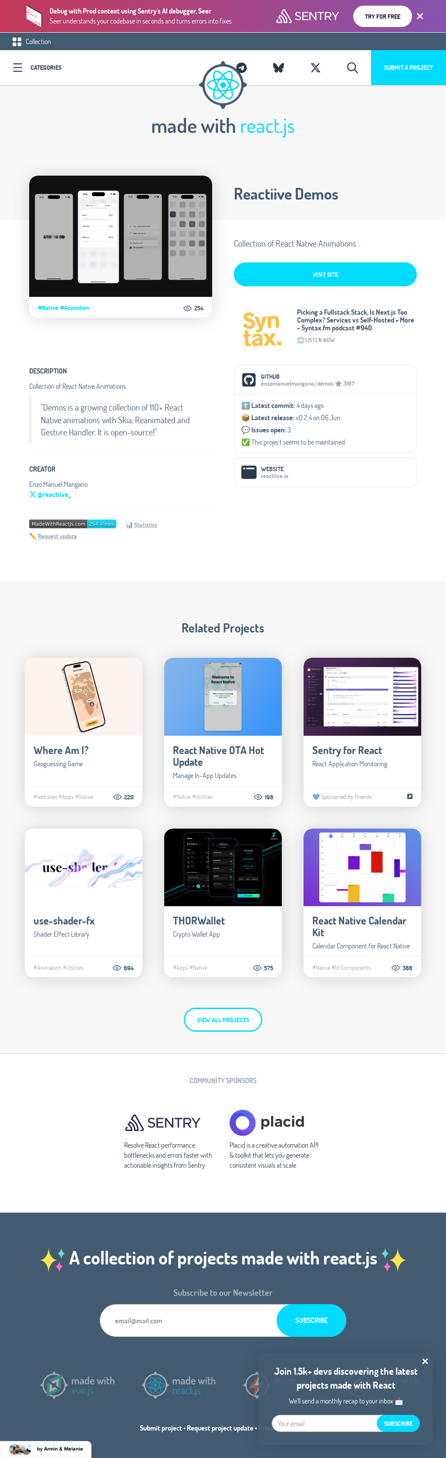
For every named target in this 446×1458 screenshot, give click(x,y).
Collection (37, 41)
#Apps (66, 797)
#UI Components (351, 968)
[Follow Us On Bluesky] (278, 67)
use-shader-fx (64, 920)
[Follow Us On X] (315, 67)
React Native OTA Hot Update (218, 756)
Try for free (382, 16)
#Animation (74, 308)
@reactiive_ (53, 494)
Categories (45, 67)
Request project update (220, 1427)
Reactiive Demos (286, 194)
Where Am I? (61, 750)
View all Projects (223, 1020)
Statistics (145, 524)
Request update (57, 536)
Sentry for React (347, 750)
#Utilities (202, 797)
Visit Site (325, 274)
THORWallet (199, 920)
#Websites (45, 797)
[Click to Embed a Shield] (72, 523)
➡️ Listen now (315, 340)
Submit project (161, 1427)
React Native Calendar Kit (359, 926)
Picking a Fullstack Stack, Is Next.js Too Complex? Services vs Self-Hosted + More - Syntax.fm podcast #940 (355, 320)
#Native (48, 308)
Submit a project (408, 67)
